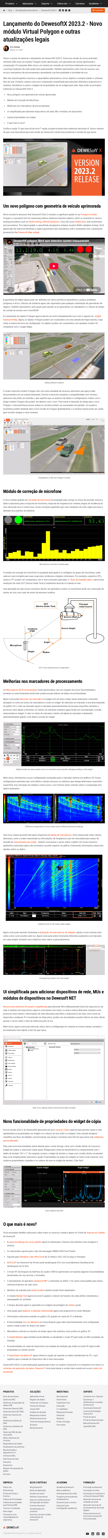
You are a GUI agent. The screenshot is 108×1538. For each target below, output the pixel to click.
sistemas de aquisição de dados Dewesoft (24, 1368)
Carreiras (80, 3)
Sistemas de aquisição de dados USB (13, 1404)
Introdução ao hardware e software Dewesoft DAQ (94, 1494)
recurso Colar (62, 1130)
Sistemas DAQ (9, 1400)
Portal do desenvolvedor (93, 1420)
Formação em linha (91, 1490)
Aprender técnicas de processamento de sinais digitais (93, 1507)
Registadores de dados (12, 1444)
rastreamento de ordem (25, 842)
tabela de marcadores (61, 835)
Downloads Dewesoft (92, 1408)
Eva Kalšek (15, 47)
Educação (61, 1406)
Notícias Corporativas (39, 1497)
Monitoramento (36, 1428)
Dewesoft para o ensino (66, 1502)
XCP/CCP (11, 1262)
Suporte (45, 3)
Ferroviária (61, 1425)
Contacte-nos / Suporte (93, 1396)
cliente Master (16, 1337)
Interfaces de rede (10, 1459)
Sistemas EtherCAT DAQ (13, 1412)
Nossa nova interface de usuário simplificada (25, 1006)
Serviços (6, 1474)
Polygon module (89, 214)
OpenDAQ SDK (89, 1426)
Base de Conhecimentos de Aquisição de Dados (40, 1501)
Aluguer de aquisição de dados (13, 1469)
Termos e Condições (11, 1508)
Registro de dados (37, 1400)
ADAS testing (35, 222)
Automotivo (62, 1400)
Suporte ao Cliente (96, 1232)
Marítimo (60, 1418)
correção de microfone (39, 500)
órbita (71, 1305)
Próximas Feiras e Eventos (10, 1494)
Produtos (9, 3)
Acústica (33, 1425)
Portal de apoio (89, 1417)
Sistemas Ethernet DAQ (13, 1408)
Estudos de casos (37, 1493)
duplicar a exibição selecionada (37, 1311)
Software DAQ (9, 1456)
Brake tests (80, 222)
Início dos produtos (11, 1396)
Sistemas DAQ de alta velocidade (12, 1433)
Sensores (7, 1462)
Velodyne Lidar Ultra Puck (31, 1257)
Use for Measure (31, 1322)
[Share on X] (66, 10)
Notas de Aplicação (38, 1490)
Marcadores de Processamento (21, 690)
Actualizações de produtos (37, 1510)
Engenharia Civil (63, 1403)
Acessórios (7, 1465)
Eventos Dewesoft (37, 1506)
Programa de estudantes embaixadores (67, 1498)
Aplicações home (37, 1396)
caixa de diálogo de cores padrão (25, 1242)
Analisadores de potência (13, 1447)
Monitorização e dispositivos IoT (10, 1451)
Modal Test (21, 1296)
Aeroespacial (62, 1396)
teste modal (37, 1290)
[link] (49, 10)
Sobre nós (62, 3)
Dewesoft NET (41, 1281)
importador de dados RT (20, 1355)
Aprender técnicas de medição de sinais (92, 1500)
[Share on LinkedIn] (60, 10)
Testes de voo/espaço (39, 1403)
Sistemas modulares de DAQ (13, 1427)
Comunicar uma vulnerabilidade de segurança (10, 1517)
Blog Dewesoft (36, 1487)
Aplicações (28, 3)
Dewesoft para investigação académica (67, 1507)
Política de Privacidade (12, 1499)
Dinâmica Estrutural (38, 1418)
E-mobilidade (62, 1409)
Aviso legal (7, 1511)
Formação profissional (92, 1487)
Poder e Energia (63, 1422)
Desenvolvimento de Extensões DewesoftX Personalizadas (92, 1516)
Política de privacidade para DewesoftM (12, 1503)
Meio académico (63, 1490)
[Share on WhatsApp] (69, 10)
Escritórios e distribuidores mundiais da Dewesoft (93, 1402)
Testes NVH (35, 1409)
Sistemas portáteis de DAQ (12, 1422)
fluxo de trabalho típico (81, 579)
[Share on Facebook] (63, 10)
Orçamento (99, 10)
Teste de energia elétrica (40, 1422)
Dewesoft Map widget (28, 232)
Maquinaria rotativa (38, 1415)
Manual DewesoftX (91, 1423)
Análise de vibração (38, 1412)
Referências (8, 1490)
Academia (94, 3)
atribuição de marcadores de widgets (57, 932)
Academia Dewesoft (65, 1487)
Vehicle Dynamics (51, 222)
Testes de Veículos (37, 1406)
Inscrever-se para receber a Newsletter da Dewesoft (40, 1517)
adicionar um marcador (30, 699)
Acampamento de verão (67, 1493)
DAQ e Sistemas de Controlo (11, 1439)
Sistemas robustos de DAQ (12, 1416)
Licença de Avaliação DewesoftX (92, 1412)
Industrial (60, 1415)
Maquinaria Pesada (65, 1412)
